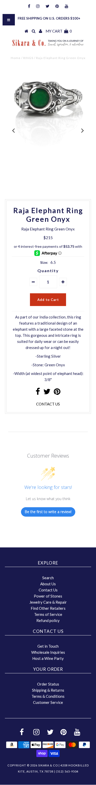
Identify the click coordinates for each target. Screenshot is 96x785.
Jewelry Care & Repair (48, 602)
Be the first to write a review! (48, 511)
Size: (44, 262)
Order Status (48, 684)
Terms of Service (48, 614)
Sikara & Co (48, 765)
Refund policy (48, 620)
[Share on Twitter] (46, 392)
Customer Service (48, 702)
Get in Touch (48, 646)
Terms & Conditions (48, 696)
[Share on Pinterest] (57, 392)
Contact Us (48, 590)
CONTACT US (48, 404)
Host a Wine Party (48, 658)
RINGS (28, 58)
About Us (48, 584)
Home (15, 58)
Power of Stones (48, 596)
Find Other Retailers (48, 608)
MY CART (59, 31)
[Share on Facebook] (38, 392)
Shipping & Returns (48, 690)
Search (48, 577)
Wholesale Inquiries (48, 652)
